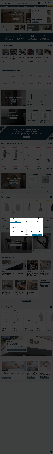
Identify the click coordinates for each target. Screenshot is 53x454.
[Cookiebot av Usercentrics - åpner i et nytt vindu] (39, 218)
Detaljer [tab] (27, 221)
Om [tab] (37, 221)
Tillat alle (37, 234)
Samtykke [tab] (15, 221)
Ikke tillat (26, 234)
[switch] (22, 231)
